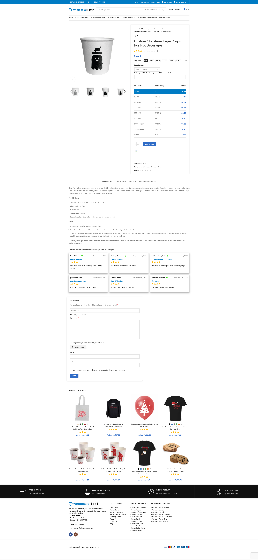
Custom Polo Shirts (136, 524)
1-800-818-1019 (144, 2)
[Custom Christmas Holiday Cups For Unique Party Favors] (114, 453)
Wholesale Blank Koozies (159, 521)
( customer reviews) (151, 51)
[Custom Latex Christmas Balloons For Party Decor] (145, 408)
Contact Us (113, 521)
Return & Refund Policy (118, 514)
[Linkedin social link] (148, 170)
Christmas (144, 29)
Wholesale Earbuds (157, 512)
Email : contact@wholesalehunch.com (81, 528)
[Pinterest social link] (145, 170)
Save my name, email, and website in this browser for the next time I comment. (99, 370)
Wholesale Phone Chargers (160, 514)
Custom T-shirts (135, 519)
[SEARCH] (163, 9)
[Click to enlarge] (72, 79)
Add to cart (149, 144)
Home (136, 29)
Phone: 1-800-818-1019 (77, 524)
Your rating (74, 314)
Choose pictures (79, 347)
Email (72, 361)
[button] (71, 91)
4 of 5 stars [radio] (86, 314)
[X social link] (142, 170)
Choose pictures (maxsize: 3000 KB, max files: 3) (87, 343)
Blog (111, 524)
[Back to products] (138, 36)
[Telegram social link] (150, 170)
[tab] (107, 181)
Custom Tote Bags (136, 530)
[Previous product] (135, 36)
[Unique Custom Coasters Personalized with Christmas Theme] (175, 453)
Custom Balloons (136, 517)
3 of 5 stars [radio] (85, 314)
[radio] (146, 60)
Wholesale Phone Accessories (161, 517)
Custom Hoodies (136, 521)
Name (72, 352)
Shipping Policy (115, 517)
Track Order (114, 508)
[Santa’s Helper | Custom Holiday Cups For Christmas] (83, 453)
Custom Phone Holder (137, 508)
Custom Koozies (135, 510)
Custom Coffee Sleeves (138, 512)
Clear (185, 60)
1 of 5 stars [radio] (81, 314)
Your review (74, 318)
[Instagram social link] (76, 534)
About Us (113, 519)
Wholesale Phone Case (159, 519)
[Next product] (140, 36)
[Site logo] (81, 10)
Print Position (139, 65)
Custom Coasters (136, 514)
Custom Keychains (136, 526)
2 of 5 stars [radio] (83, 314)
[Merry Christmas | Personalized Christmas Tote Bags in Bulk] (83, 408)
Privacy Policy (114, 510)
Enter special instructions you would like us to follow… (154, 73)
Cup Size (137, 60)
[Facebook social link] (140, 170)
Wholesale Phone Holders (160, 508)
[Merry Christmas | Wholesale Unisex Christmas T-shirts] (145, 453)
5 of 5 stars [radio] (88, 314)
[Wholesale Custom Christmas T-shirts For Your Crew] (175, 408)
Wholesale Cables (157, 510)
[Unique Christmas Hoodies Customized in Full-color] (114, 408)
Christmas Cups (156, 29)
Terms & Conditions (116, 512)
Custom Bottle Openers (138, 528)
